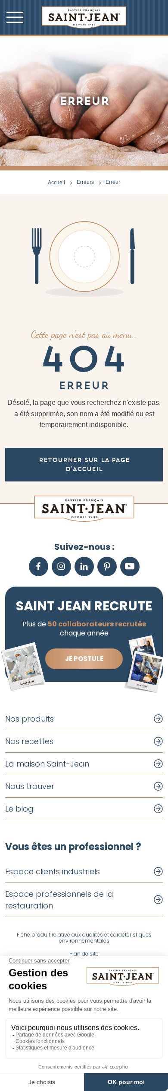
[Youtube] (130, 566)
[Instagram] (61, 566)
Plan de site (84, 954)
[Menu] (14, 17)
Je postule (84, 658)
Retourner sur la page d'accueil (84, 464)
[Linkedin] (84, 566)
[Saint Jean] (84, 17)
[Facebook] (38, 566)
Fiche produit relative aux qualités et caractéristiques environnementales (84, 938)
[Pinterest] (107, 566)
